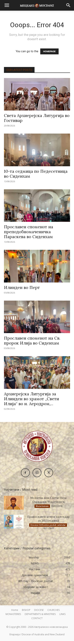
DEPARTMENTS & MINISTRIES (40, 614)
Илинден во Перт (22, 287)
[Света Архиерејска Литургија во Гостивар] (37, 94)
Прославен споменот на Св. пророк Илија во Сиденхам (32, 340)
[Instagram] (37, 472)
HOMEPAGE (49, 51)
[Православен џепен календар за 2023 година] (14, 522)
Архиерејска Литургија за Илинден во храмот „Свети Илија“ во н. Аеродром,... (31, 398)
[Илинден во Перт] (37, 266)
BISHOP (26, 610)
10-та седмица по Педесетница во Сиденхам (35, 174)
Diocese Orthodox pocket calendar (48, 525)
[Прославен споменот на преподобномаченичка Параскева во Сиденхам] (37, 205)
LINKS (62, 614)
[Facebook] (25, 472)
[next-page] (39, 535)
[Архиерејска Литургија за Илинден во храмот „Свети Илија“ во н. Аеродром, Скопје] (37, 372)
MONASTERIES (13, 614)
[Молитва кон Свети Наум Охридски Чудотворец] (14, 503)
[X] (48, 472)
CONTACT (37, 618)
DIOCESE (39, 610)
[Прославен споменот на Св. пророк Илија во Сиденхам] (37, 317)
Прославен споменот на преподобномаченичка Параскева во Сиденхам (28, 231)
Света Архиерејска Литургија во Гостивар (36, 118)
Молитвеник (42, 506)
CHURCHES (53, 610)
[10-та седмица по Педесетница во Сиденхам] (37, 150)
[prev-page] (33, 535)
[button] (6, 5)
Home (14, 610)
